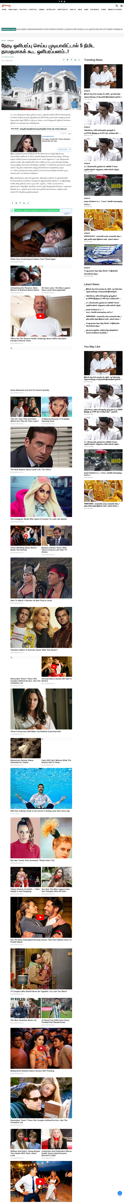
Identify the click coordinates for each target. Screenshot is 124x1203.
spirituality (62, 9)
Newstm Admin (9, 57)
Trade (103, 9)
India (80, 9)
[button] (122, 6)
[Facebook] (59, 1)
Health (73, 9)
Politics (23, 9)
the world (94, 9)
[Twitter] (61, 1)
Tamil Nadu (13, 9)
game (86, 9)
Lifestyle (33, 9)
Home (4, 9)
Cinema (41, 9)
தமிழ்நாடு (11, 40)
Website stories (115, 9)
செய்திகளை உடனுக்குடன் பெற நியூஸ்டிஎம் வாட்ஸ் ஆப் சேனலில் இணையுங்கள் (37, 210)
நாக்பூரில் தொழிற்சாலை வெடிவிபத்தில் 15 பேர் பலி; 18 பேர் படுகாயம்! (43, 129)
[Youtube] (64, 1)
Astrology (51, 9)
